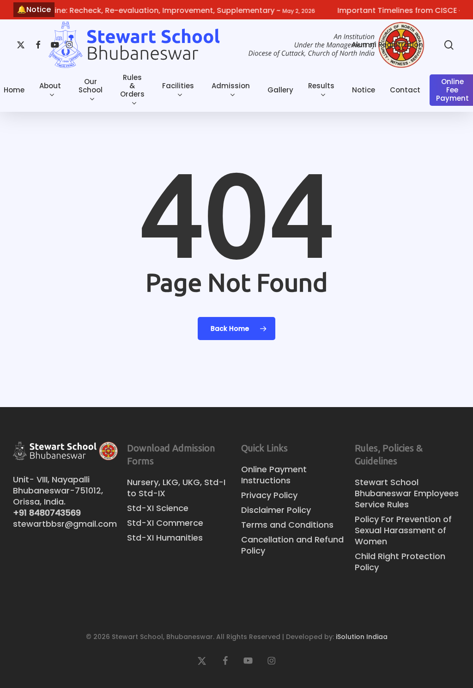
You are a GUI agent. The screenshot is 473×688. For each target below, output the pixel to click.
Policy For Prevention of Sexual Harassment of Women (403, 530)
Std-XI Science (157, 508)
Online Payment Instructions (274, 475)
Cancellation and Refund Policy (292, 545)
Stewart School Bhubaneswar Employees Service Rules (407, 493)
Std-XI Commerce (165, 523)
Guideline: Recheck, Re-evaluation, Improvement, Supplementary (162, 10)
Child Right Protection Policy (400, 562)
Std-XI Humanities (165, 537)
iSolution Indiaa (362, 636)
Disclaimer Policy (276, 510)
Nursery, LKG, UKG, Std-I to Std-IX (176, 488)
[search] (449, 45)
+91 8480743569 (47, 512)
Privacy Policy (269, 495)
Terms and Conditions (287, 524)
